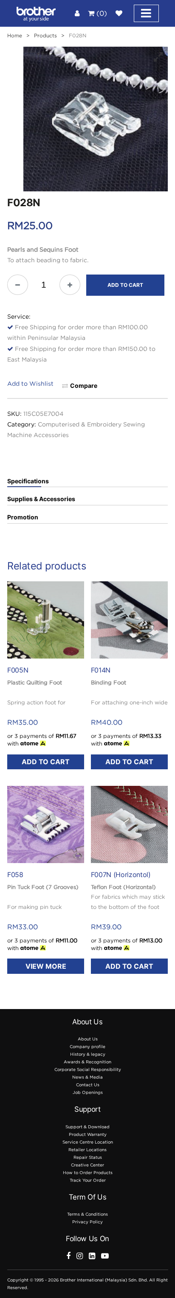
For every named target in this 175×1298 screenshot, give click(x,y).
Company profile (87, 1046)
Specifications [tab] (28, 481)
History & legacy (87, 1054)
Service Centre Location (87, 1142)
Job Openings (88, 1092)
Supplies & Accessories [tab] (41, 499)
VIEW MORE (45, 966)
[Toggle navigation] (146, 13)
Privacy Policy (87, 1222)
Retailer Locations (87, 1149)
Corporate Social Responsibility (87, 1069)
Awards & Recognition (87, 1062)
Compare (83, 386)
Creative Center (87, 1165)
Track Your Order (88, 1180)
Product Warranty (88, 1134)
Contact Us (87, 1084)
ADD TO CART (125, 285)
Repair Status (87, 1157)
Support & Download (87, 1126)
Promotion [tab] (22, 517)
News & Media (87, 1077)
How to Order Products (88, 1172)
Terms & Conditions (87, 1214)
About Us (88, 1039)
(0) (100, 13)
